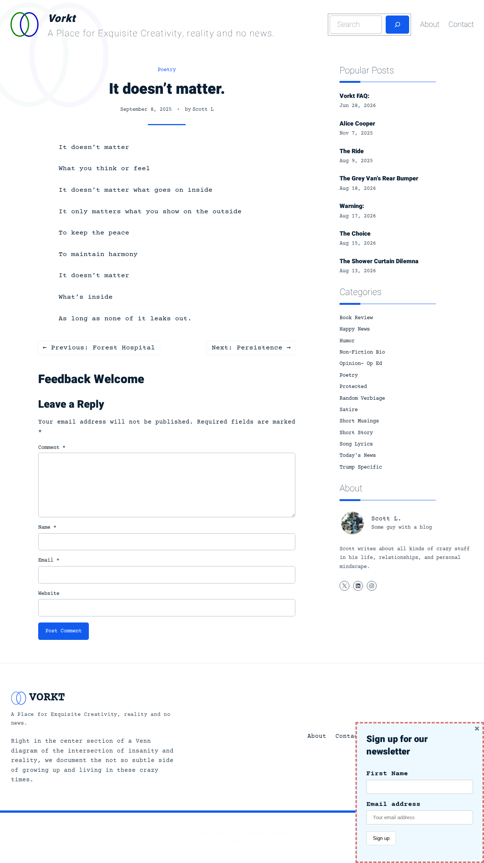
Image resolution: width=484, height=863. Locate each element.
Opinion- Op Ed (361, 364)
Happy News (355, 329)
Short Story (356, 433)
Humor (347, 341)
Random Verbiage (362, 399)
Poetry (167, 70)
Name (47, 528)
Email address (393, 804)
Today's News (358, 456)
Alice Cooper (357, 124)
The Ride (352, 151)
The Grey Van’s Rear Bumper (379, 178)
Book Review (356, 318)
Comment (51, 448)
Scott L (203, 110)
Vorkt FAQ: (354, 96)
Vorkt (62, 18)
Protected (353, 387)
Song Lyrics (356, 444)
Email (48, 560)
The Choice (355, 234)
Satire (349, 410)
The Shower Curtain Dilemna (379, 261)
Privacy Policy (242, 841)
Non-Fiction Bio (362, 352)
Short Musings (359, 421)
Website (48, 594)
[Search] (397, 25)
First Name (387, 774)
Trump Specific (361, 467)
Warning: (352, 206)
